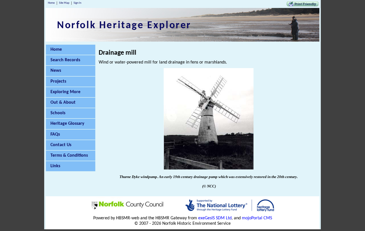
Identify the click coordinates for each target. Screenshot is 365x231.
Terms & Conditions (69, 155)
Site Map (64, 3)
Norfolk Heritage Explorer (124, 26)
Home (51, 3)
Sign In (77, 3)
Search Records (65, 60)
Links (55, 166)
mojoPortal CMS (257, 218)
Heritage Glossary (67, 123)
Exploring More (65, 92)
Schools (57, 113)
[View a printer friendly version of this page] (303, 5)
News (55, 70)
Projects (58, 81)
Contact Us (60, 145)
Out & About (63, 102)
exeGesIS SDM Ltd (215, 218)
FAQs (55, 134)
